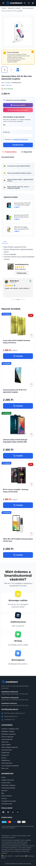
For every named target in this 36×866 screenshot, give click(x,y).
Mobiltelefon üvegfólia (14, 8)
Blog (2, 793)
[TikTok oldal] (13, 812)
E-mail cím (6, 132)
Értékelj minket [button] (22, 273)
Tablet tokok (4, 742)
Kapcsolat (4, 790)
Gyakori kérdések (6, 796)
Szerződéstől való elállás (8, 801)
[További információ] (32, 52)
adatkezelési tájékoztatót (20, 139)
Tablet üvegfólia (6, 744)
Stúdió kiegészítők (6, 763)
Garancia (4, 798)
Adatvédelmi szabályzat (8, 785)
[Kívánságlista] (28, 3)
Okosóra (3, 758)
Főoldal (3, 8)
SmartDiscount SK (6, 803)
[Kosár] (33, 3)
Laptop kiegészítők (6, 739)
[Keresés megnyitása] (24, 3)
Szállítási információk (7, 780)
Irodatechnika (5, 752)
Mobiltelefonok (5, 760)
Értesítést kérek (18, 145)
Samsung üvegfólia (27, 8)
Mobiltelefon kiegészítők (8, 734)
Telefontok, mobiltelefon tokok (10, 729)
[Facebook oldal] (3, 812)
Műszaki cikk (5, 755)
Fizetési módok (5, 782)
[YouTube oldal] (18, 812)
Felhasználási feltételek (8, 788)
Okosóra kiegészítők (7, 736)
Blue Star (9, 85)
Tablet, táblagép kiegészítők (9, 747)
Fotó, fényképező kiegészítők (10, 765)
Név (4, 125)
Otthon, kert (4, 768)
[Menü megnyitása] (3, 3)
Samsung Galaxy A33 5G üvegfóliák (11, 11)
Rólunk (3, 777)
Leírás (5, 241)
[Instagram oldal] (8, 812)
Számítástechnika (6, 750)
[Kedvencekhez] (31, 335)
